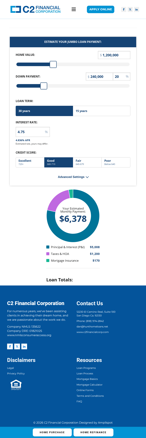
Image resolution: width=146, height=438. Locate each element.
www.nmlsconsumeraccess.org (29, 335)
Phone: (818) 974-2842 (90, 321)
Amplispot (105, 422)
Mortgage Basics (87, 379)
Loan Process (85, 373)
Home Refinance (93, 432)
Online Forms (85, 390)
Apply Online (100, 9)
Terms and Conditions (90, 396)
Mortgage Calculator (90, 384)
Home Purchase (52, 432)
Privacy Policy (16, 373)
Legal (10, 368)
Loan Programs (86, 368)
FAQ (79, 401)
